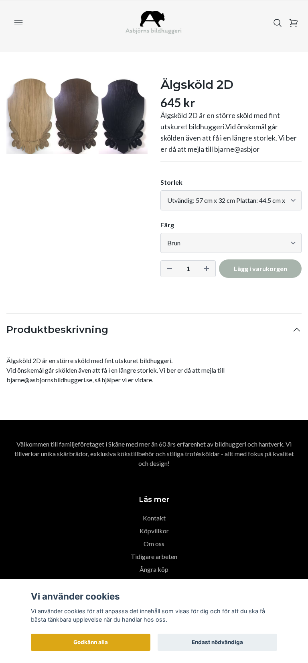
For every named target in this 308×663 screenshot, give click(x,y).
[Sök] (278, 23)
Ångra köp (154, 569)
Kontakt (154, 518)
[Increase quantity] (206, 269)
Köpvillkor (154, 530)
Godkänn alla (90, 642)
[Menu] (18, 22)
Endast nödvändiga (217, 642)
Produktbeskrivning (57, 329)
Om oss (154, 543)
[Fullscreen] (77, 116)
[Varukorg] (294, 23)
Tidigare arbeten (154, 556)
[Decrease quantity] (169, 269)
